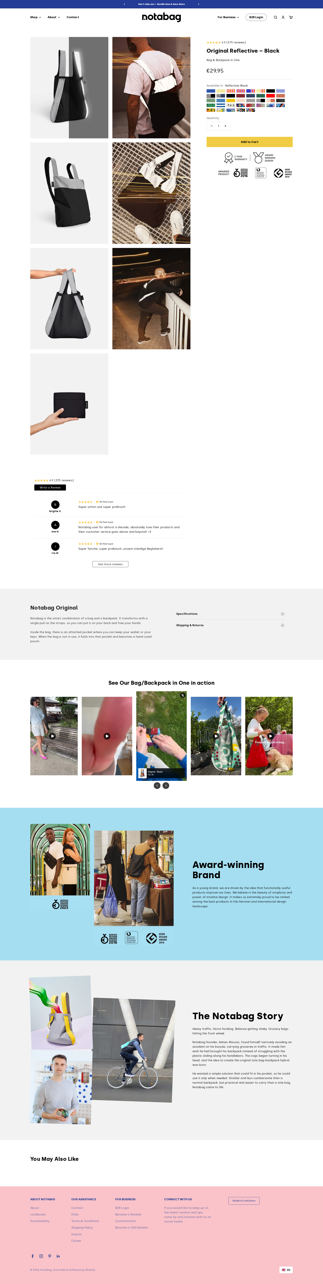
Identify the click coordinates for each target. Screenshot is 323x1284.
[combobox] (286, 1270)
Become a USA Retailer (131, 1227)
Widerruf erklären (244, 1200)
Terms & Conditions (85, 1221)
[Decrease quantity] (212, 126)
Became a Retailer (128, 1214)
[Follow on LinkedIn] (58, 1256)
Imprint (76, 1234)
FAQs (75, 1214)
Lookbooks (38, 1214)
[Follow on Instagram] (41, 1256)
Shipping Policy (82, 1227)
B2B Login (256, 17)
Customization (125, 1221)
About (52, 17)
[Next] (198, 4)
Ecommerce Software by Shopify (74, 1269)
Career (76, 1240)
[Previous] (124, 4)
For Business (227, 17)
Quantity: (213, 118)
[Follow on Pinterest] (49, 1256)
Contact (73, 17)
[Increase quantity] (225, 126)
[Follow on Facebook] (32, 1256)
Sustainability (40, 1221)
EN (288, 1269)
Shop (34, 17)
